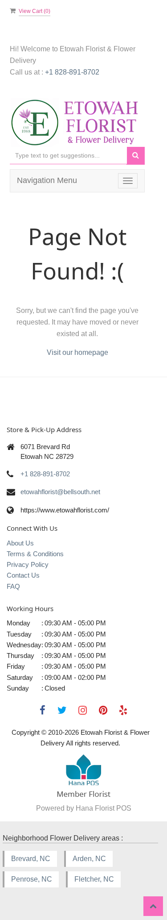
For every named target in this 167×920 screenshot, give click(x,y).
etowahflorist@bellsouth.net (60, 491)
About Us (20, 543)
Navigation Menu (47, 180)
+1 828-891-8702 (72, 72)
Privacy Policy (28, 564)
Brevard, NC (30, 858)
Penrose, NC (31, 879)
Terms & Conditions (35, 554)
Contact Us (23, 575)
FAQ (13, 586)
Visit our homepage (77, 352)
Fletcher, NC (94, 879)
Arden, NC (89, 858)
